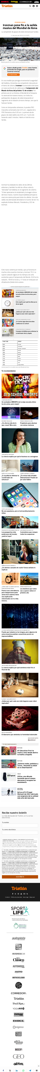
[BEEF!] (19, 1049)
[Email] (36, 1070)
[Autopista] (18, 938)
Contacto (7, 897)
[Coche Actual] (18, 947)
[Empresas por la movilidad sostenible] (20, 925)
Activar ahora (12, 75)
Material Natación (20, 789)
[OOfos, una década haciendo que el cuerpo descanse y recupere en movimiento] (8, 776)
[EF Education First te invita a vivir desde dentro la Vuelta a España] (8, 751)
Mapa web (32, 897)
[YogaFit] (18, 1009)
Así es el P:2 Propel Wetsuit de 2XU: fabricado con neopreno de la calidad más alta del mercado (27, 795)
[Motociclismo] (18, 977)
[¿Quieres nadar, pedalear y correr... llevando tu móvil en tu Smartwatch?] (8, 764)
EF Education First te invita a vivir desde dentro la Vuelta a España (27, 752)
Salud (19, 774)
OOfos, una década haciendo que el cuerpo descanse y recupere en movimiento (26, 779)
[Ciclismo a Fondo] (18, 1014)
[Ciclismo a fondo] (14, 2)
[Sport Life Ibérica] (20, 911)
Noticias (19, 748)
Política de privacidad (16, 897)
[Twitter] (10, 1070)
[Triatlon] (7, 6)
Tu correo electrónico (9, 829)
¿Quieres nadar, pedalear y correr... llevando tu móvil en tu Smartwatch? (27, 765)
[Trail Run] (18, 1003)
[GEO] (18, 1056)
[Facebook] (3, 1070)
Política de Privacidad (21, 851)
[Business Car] (18, 954)
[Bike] (18, 1021)
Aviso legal (25, 897)
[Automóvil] (18, 966)
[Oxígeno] (18, 1027)
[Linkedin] (16, 1070)
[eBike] (19, 1042)
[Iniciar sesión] (33, 6)
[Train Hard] (18, 1034)
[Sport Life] (18, 985)
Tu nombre (5, 822)
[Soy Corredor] (26, 2)
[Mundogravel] (18, 1063)
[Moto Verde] (18, 972)
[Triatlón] (18, 998)
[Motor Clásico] (18, 959)
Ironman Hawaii (20, 22)
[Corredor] (18, 993)
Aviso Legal (29, 846)
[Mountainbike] (5, 2)
